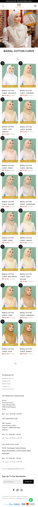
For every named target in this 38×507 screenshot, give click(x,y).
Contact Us (5, 386)
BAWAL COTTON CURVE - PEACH (8, 167)
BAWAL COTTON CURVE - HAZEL (8, 239)
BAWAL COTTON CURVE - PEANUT (26, 350)
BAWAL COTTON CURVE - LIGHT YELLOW (26, 276)
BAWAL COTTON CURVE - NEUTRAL (26, 167)
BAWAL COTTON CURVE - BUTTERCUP (9, 275)
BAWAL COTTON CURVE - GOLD (8, 350)
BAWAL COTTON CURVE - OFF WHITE (9, 92)
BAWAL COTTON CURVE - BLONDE (26, 128)
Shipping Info (6, 381)
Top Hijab (17, 496)
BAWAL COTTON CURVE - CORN (8, 314)
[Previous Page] (15, 58)
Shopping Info (8, 375)
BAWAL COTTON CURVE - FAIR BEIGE (27, 92)
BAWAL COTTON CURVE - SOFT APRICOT (8, 129)
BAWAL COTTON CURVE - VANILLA (26, 239)
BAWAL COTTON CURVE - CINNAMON (27, 314)
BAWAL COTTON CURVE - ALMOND (8, 203)
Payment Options (7, 378)
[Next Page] (25, 58)
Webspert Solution (22, 498)
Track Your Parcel (7, 389)
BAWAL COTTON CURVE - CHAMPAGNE (27, 203)
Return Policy (6, 384)
